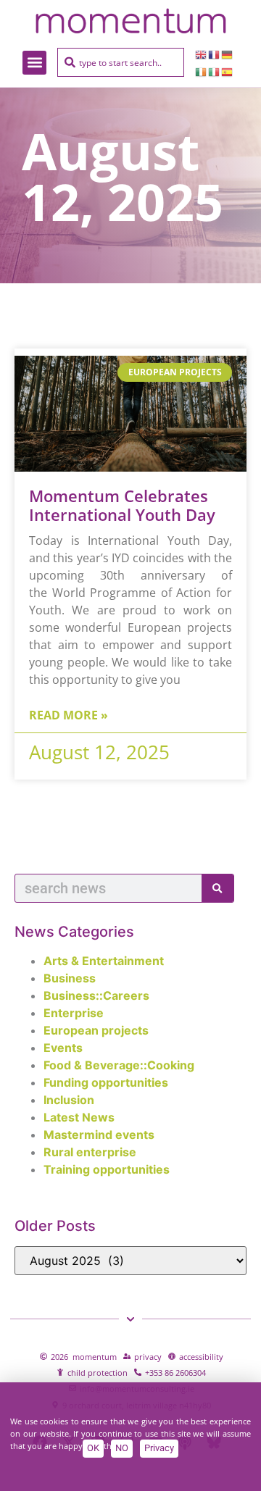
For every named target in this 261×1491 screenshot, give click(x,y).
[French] (214, 53)
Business (70, 978)
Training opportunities (107, 1169)
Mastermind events (99, 1134)
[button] (34, 63)
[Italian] (214, 71)
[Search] (217, 888)
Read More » (68, 715)
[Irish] (201, 71)
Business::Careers (96, 995)
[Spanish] (227, 71)
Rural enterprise (90, 1152)
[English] (201, 53)
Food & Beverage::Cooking (119, 1065)
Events (63, 1047)
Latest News (79, 1117)
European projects (96, 1030)
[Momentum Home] (130, 20)
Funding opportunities (106, 1082)
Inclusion (69, 1100)
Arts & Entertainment (104, 960)
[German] (227, 53)
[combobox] (120, 62)
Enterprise (74, 1013)
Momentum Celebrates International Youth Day (122, 505)
